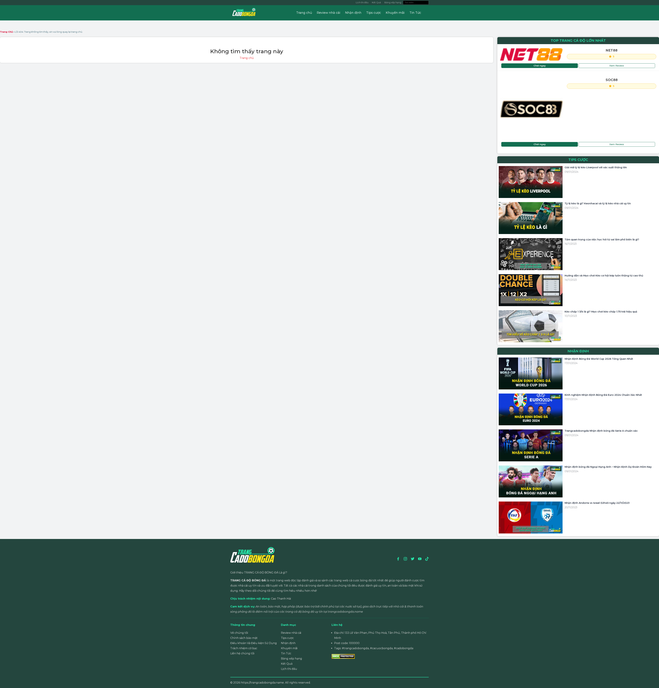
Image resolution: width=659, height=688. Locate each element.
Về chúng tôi (239, 632)
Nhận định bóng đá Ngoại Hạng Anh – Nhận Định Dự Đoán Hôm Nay (608, 466)
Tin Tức (415, 13)
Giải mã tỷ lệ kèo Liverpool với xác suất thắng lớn (596, 167)
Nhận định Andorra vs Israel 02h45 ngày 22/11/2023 (597, 502)
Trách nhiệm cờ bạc (243, 648)
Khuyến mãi (395, 13)
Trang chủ (304, 13)
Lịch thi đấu (362, 2)
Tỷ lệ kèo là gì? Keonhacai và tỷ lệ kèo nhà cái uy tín (598, 203)
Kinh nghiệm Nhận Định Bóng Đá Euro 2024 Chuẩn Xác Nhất (603, 394)
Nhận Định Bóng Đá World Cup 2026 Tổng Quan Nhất (599, 358)
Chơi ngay (540, 65)
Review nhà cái (328, 13)
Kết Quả (376, 2)
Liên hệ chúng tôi (242, 653)
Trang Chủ (6, 31)
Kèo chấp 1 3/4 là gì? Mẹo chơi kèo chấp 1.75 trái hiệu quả (601, 311)
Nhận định (353, 13)
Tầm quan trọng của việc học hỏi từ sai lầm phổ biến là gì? (602, 239)
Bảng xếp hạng (392, 2)
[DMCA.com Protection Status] (343, 656)
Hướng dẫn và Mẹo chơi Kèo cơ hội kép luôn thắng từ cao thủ (604, 275)
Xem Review (616, 65)
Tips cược (373, 13)
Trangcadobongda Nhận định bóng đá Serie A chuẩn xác (601, 430)
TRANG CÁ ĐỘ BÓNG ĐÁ (248, 580)
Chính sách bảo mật (244, 638)
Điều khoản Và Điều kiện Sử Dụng (253, 643)
